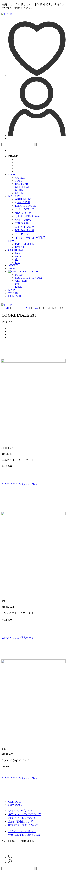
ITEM (11, 174)
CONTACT (14, 296)
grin (17, 283)
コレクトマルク (24, 226)
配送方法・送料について (23, 825)
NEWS (12, 240)
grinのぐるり (22, 202)
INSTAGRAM (29, 271)
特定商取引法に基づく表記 (24, 834)
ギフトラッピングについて (24, 814)
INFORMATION (24, 244)
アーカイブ (22, 233)
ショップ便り (23, 219)
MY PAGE (14, 289)
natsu (18, 256)
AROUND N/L (23, 199)
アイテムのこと (24, 208)
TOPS (18, 180)
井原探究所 (22, 223)
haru (17, 253)
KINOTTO (21, 286)
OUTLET (20, 192)
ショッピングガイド (20, 810)
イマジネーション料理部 (30, 237)
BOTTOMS (22, 183)
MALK (19, 274)
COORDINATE (17, 250)
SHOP (11, 268)
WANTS (13, 293)
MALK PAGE (16, 196)
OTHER (20, 189)
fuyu (17, 262)
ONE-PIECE (22, 186)
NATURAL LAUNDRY (29, 277)
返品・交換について (20, 821)
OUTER (20, 177)
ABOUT (13, 265)
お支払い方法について (22, 817)
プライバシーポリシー (22, 831)
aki (16, 259)
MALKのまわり (24, 230)
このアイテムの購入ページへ (19, 484)
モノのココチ (23, 212)
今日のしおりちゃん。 (29, 216)
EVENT (19, 247)
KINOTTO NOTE (25, 205)
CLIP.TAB (21, 280)
